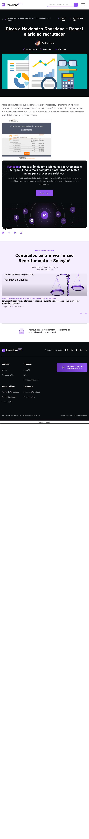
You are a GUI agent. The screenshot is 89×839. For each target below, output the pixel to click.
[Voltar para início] (2, 19)
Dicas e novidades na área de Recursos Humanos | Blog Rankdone (29, 19)
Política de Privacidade (10, 392)
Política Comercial (9, 397)
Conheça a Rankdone (31, 392)
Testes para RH (7, 375)
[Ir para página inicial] (12, 4)
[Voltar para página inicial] (12, 350)
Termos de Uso (7, 402)
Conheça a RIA (29, 397)
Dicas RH (26, 370)
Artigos (4, 370)
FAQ (24, 375)
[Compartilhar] (3, 232)
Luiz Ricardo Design (80, 415)
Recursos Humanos (30, 380)
